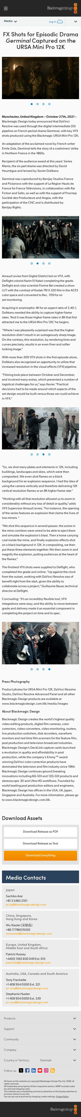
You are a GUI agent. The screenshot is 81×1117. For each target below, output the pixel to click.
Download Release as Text (40, 843)
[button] (32, 104)
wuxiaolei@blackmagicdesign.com (29, 933)
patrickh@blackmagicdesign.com (28, 962)
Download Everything (40, 855)
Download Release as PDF (40, 831)
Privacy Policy (62, 1096)
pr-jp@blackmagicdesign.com (26, 904)
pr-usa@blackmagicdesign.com (27, 988)
